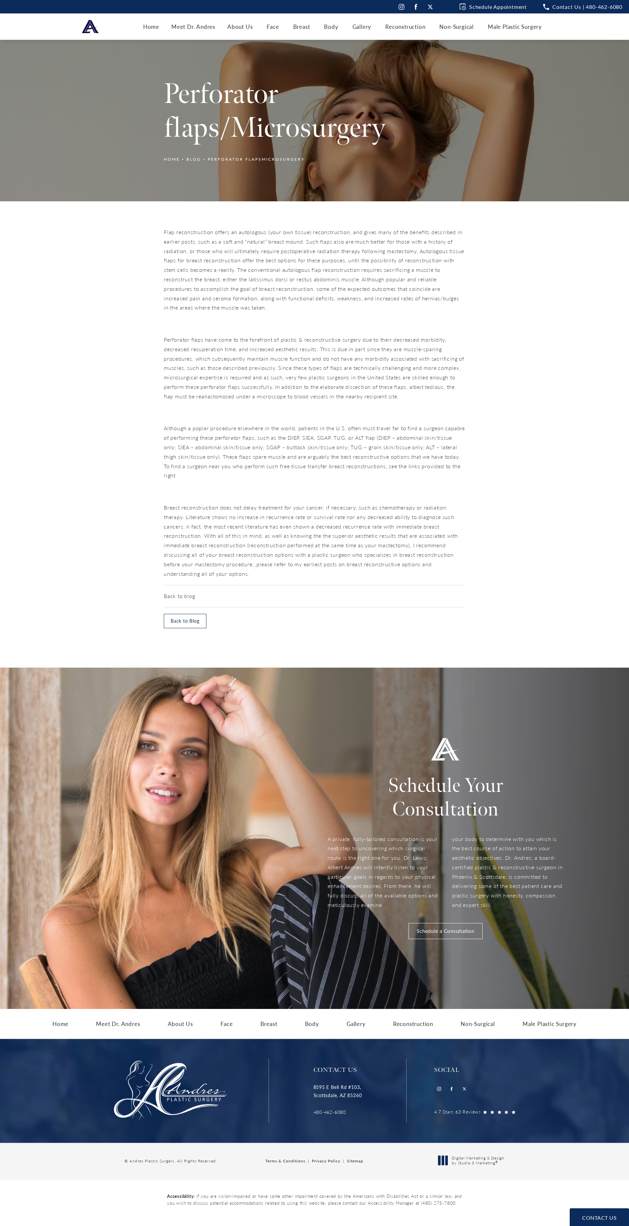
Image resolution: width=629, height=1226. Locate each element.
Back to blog (179, 596)
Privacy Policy (326, 1161)
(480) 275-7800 (438, 1203)
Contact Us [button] (599, 1217)
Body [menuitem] (331, 26)
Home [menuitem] (151, 26)
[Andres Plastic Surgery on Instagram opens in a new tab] (401, 6)
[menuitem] (401, 6)
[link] (338, 1112)
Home (172, 159)
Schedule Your (445, 797)
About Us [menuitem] (240, 26)
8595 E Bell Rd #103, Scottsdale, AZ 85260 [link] (338, 1091)
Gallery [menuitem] (362, 26)
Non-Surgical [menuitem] (456, 26)
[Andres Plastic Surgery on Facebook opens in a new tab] (416, 6)
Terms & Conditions (285, 1161)
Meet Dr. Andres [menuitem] (193, 26)
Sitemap (355, 1161)
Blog (193, 159)
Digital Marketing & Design (478, 1161)
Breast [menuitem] (301, 26)
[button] (582, 7)
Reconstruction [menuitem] (405, 26)
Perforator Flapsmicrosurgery (256, 159)
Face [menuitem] (273, 26)
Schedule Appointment (498, 6)
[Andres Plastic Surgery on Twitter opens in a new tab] (430, 6)
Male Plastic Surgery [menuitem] (515, 26)
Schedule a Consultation (445, 930)
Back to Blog (185, 620)
